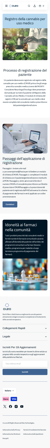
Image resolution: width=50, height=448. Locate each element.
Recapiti (5, 438)
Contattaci (10, 204)
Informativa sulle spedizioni (33, 434)
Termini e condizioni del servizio (34, 430)
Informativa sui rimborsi (11, 434)
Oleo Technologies (28, 423)
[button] (6, 6)
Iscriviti (25, 372)
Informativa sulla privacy (11, 430)
